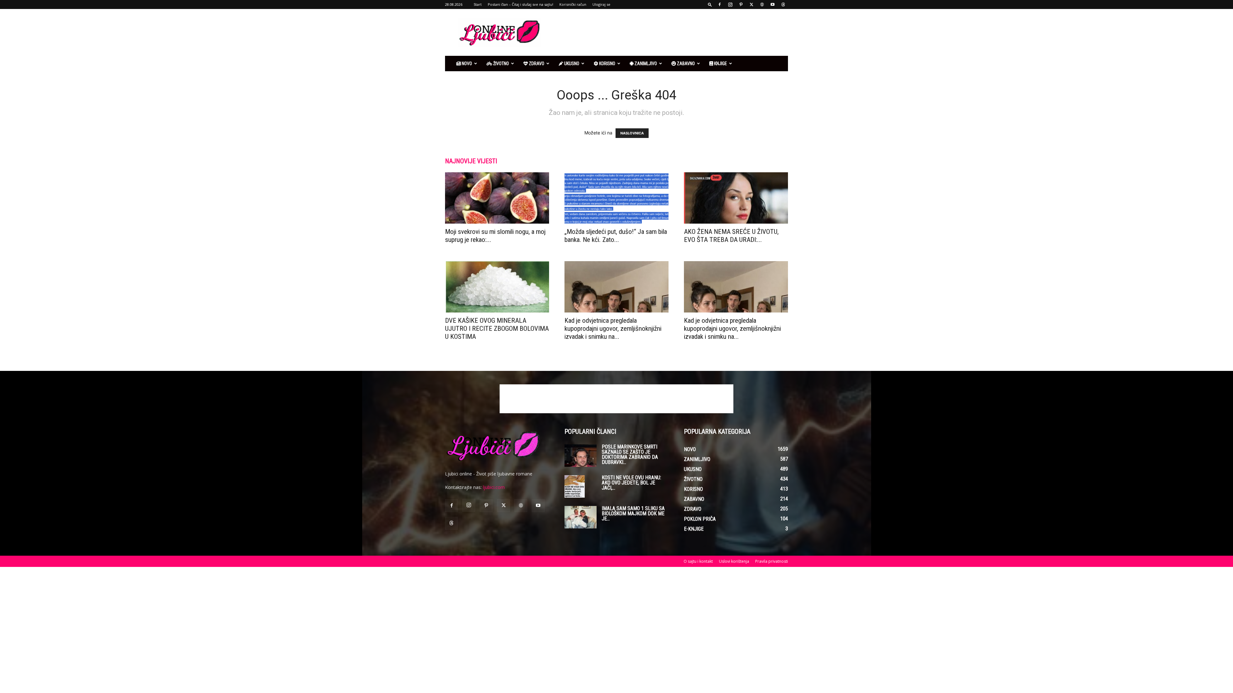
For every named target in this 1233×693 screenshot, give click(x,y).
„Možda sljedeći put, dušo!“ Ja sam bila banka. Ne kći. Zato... (615, 236)
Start (478, 4)
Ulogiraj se (601, 4)
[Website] (762, 4)
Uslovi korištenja (734, 561)
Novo (466, 63)
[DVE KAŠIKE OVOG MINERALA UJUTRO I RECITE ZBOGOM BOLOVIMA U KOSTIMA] (497, 286)
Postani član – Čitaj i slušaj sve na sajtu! (520, 4)
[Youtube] (772, 4)
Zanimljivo (645, 63)
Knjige (720, 63)
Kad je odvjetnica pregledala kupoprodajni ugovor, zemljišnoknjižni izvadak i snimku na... (612, 328)
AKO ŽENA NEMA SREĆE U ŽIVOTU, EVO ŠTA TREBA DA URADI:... (731, 236)
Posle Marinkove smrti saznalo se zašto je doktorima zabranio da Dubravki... (630, 454)
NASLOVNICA (632, 133)
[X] (751, 4)
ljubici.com (494, 487)
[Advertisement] (671, 32)
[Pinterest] (741, 4)
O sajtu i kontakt (698, 561)
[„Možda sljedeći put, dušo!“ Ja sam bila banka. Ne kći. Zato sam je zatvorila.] (616, 198)
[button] (710, 4)
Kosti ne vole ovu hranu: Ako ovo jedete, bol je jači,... (631, 483)
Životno (500, 63)
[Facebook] (719, 4)
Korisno (606, 63)
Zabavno (685, 63)
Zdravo (536, 63)
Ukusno (571, 63)
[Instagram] (730, 4)
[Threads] (783, 4)
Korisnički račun (572, 4)
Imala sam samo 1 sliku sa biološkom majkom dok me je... (633, 513)
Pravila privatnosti (771, 561)
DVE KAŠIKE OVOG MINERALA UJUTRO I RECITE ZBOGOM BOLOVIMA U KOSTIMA (497, 328)
